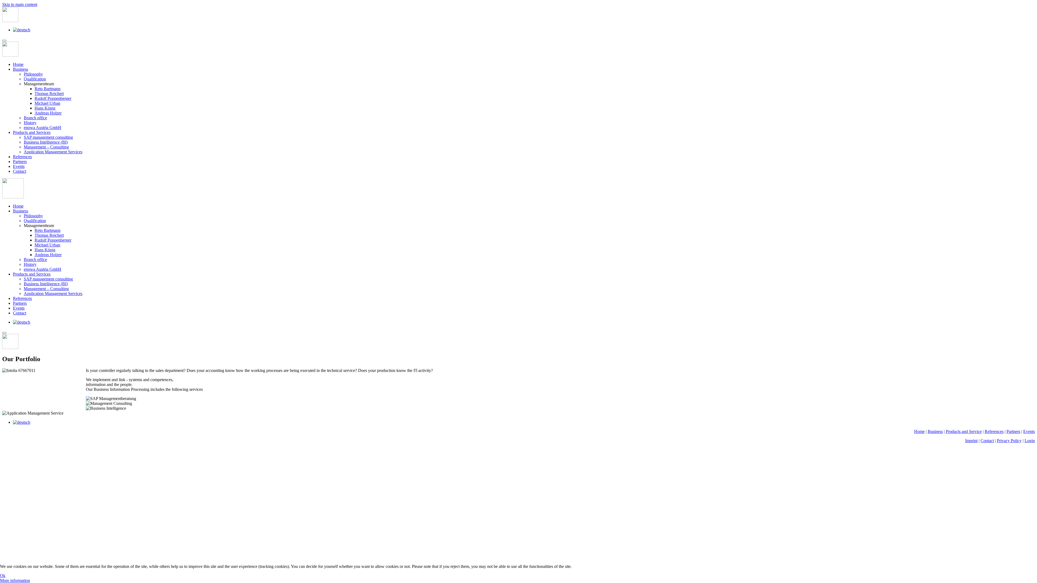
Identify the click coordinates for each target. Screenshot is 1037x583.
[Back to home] (10, 20)
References (22, 156)
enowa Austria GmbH (42, 127)
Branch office (35, 118)
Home (18, 64)
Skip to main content (19, 4)
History (30, 122)
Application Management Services (53, 152)
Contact (19, 171)
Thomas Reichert (49, 93)
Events (19, 166)
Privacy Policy (1009, 440)
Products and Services (31, 132)
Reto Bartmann (47, 88)
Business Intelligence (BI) (46, 142)
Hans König (45, 108)
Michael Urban (47, 103)
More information (15, 580)
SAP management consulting (48, 137)
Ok (2, 575)
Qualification (35, 79)
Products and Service (964, 431)
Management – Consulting (46, 147)
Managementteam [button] (39, 225)
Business (20, 69)
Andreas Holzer (48, 113)
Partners (20, 161)
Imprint (971, 440)
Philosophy (33, 74)
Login (1030, 440)
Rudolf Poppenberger (53, 98)
